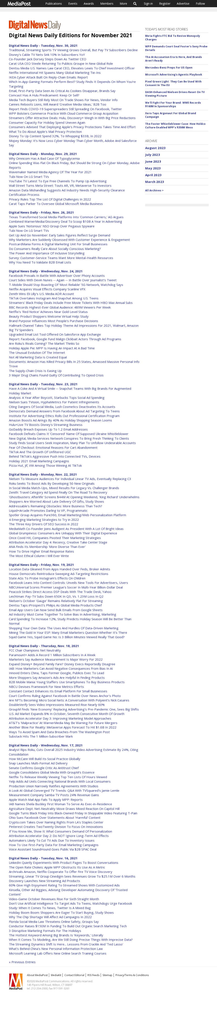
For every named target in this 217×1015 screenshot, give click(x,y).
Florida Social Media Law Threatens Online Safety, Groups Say (54, 921)
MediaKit (56, 975)
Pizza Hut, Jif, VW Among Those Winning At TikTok (45, 465)
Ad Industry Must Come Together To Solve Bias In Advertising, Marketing (62, 614)
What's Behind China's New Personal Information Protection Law (56, 948)
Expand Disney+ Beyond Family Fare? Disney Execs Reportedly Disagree (62, 664)
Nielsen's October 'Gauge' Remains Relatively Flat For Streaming (56, 601)
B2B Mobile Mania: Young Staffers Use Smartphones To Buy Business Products (67, 682)
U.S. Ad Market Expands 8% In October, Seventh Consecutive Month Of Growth (66, 714)
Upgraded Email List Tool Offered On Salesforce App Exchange (55, 334)
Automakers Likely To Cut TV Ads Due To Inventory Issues (52, 840)
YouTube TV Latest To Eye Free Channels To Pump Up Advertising (58, 181)
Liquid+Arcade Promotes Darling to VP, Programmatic (48, 510)
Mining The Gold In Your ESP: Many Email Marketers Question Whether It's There (68, 632)
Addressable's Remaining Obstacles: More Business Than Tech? (55, 506)
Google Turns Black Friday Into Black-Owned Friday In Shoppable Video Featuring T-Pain (73, 813)
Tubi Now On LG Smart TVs (29, 176)
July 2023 (152, 154)
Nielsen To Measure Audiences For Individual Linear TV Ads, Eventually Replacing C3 (70, 479)
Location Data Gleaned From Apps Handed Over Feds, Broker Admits (59, 569)
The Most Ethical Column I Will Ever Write (39, 556)
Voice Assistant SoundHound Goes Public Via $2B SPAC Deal (52, 849)
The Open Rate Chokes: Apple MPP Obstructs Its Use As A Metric (57, 867)
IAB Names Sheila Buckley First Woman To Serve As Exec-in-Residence (60, 804)
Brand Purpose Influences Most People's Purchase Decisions (53, 321)
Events (72, 3)
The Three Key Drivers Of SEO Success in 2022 (43, 524)
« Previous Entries (22, 962)
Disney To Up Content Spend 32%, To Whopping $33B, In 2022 (55, 136)
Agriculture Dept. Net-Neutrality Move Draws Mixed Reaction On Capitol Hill (64, 809)
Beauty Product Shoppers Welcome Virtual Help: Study (49, 316)
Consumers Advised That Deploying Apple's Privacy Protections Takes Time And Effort (72, 127)
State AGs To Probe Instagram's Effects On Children (47, 578)
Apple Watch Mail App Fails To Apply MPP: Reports (46, 799)
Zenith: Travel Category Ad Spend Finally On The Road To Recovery (58, 492)
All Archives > (154, 190)
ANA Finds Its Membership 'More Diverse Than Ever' (47, 547)
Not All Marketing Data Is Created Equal (38, 357)
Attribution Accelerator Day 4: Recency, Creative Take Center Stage (58, 542)
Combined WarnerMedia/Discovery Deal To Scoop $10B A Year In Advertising (65, 221)
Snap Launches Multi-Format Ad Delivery (38, 763)
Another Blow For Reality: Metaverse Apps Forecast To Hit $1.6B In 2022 (62, 727)
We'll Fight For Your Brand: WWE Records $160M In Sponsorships (173, 104)
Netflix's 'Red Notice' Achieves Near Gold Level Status (48, 312)
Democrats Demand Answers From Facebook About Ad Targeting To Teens (64, 411)
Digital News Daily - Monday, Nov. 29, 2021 (43, 154)
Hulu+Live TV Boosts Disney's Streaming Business (45, 424)
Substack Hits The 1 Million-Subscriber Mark (41, 736)
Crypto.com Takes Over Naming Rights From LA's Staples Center (56, 822)
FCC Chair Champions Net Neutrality (35, 650)
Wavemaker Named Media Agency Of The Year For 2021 (50, 172)
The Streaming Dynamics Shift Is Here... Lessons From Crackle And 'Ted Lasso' (66, 944)
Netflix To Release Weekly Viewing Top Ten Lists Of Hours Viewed (58, 777)
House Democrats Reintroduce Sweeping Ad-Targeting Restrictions (58, 574)
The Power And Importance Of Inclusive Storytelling (47, 253)
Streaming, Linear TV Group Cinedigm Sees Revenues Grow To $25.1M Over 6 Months (72, 876)
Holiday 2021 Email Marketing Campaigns (39, 461)
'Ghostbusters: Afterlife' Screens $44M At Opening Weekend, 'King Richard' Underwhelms (74, 497)
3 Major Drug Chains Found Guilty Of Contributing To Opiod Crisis (56, 375)
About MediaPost (37, 975)
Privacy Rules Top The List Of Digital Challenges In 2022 (50, 199)
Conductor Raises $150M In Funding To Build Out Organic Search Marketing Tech (68, 926)
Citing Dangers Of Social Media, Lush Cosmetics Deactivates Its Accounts (62, 407)
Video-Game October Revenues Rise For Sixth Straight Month (54, 899)
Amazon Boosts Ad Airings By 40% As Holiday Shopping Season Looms (60, 420)
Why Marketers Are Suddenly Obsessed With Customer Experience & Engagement (69, 239)
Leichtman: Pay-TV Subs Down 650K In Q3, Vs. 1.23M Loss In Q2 (56, 596)
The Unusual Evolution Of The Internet (37, 352)
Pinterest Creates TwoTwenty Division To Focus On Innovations (56, 826)
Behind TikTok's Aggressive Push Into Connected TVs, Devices (54, 456)
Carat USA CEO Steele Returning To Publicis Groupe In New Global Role (61, 63)
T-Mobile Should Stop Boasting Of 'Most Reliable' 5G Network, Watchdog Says (66, 285)
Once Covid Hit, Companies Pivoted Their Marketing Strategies (55, 538)
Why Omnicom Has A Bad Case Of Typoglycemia (44, 158)
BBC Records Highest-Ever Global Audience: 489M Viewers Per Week (60, 307)
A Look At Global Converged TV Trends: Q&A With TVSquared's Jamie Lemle (64, 790)
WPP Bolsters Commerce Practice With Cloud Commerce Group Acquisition (63, 113)
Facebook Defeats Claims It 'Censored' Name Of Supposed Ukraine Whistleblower (68, 434)
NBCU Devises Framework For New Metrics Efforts (46, 686)
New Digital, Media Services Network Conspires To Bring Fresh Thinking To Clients (69, 438)
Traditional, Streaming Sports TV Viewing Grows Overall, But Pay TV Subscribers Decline (73, 50)
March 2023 (154, 182)
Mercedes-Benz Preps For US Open (168, 67)
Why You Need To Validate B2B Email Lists (40, 262)
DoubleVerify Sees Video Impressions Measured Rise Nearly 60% (57, 704)
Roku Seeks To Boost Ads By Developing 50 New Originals (52, 483)
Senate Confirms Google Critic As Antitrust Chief (44, 768)
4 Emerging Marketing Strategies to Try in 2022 (44, 519)
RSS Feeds (93, 975)
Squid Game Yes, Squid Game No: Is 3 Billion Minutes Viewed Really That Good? (67, 637)
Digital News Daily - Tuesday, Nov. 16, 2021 (43, 858)
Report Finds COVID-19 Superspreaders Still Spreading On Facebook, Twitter (65, 109)
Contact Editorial (74, 975)
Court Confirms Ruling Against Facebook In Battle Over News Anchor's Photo (65, 696)
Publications (53, 3)
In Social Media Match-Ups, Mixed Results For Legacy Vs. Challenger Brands (64, 488)
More (123, 3)
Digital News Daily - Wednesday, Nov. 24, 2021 (46, 271)
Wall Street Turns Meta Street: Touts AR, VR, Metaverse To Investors (60, 185)
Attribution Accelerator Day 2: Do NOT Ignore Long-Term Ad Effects (59, 836)
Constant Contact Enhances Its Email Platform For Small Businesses (58, 691)
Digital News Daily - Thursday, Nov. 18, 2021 (44, 646)
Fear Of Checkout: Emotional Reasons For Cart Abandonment (53, 447)
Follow (200, 3)
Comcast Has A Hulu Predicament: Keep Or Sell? (44, 95)
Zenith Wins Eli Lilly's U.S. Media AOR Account (41, 294)
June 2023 (153, 161)
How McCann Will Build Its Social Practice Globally (44, 759)
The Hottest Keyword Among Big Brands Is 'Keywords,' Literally (56, 935)
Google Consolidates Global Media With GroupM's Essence (52, 772)
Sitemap (107, 975)
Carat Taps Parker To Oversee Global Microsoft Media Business (56, 204)
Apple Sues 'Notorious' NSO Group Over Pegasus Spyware (52, 226)
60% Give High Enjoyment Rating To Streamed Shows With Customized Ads (64, 885)
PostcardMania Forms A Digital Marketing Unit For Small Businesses (58, 244)
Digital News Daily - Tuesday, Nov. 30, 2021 (43, 45)
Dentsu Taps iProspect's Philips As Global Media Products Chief (55, 605)
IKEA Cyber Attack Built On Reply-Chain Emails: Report (48, 77)
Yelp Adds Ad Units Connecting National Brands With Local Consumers (60, 781)
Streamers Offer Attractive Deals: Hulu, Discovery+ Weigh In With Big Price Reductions (72, 118)
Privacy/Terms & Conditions (132, 975)
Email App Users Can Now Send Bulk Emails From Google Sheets (56, 610)
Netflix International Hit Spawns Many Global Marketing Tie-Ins (55, 72)
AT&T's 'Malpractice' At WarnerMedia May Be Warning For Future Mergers (63, 723)
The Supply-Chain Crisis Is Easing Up (35, 371)
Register (164, 3)
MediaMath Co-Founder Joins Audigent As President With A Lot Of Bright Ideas (66, 529)
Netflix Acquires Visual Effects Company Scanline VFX (47, 289)
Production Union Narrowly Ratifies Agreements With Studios (53, 786)
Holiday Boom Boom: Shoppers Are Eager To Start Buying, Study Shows (61, 912)
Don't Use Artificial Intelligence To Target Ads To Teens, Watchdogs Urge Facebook (70, 903)
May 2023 (153, 168)
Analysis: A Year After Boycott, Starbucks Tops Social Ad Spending (56, 397)
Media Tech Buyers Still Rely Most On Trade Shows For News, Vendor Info (63, 100)
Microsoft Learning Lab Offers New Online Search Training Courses (57, 953)
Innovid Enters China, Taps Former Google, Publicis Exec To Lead (56, 673)
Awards (89, 3)
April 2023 (153, 175)
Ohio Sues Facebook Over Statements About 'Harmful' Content (54, 817)
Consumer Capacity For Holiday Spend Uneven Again (47, 122)
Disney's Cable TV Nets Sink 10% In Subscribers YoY (47, 54)
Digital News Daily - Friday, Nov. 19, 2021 (41, 564)
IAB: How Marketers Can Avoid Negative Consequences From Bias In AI (61, 668)
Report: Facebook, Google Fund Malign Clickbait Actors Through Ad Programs (65, 339)
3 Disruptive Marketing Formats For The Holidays (45, 931)
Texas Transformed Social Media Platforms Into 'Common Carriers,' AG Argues (66, 217)
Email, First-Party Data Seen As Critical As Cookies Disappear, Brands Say (62, 91)
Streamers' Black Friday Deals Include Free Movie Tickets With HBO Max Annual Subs (71, 302)
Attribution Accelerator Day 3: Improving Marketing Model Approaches (60, 718)
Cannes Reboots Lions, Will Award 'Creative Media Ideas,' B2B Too (57, 104)
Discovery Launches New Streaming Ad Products (44, 881)
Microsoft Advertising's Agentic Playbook (173, 74)
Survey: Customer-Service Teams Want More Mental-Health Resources (61, 258)
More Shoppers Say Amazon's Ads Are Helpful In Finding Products (57, 677)
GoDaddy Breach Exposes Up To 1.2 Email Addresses (48, 429)
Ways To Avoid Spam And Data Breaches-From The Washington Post (59, 732)
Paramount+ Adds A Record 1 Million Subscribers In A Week (52, 655)
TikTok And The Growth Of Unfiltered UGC (40, 452)
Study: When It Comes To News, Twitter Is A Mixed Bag (50, 908)
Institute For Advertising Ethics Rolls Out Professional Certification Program (64, 416)
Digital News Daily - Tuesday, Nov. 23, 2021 (43, 384)
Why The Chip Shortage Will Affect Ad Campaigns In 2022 (50, 917)
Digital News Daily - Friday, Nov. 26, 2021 (41, 212)
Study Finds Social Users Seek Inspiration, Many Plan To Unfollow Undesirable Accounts (72, 443)
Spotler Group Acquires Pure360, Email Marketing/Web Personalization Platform (67, 515)
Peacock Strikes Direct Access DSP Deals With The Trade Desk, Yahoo (60, 592)
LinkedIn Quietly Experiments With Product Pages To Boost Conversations (63, 862)
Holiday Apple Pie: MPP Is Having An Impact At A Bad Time (52, 348)
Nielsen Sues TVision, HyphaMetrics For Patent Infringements (54, 402)
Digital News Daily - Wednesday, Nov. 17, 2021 (46, 745)
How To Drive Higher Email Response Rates (41, 551)
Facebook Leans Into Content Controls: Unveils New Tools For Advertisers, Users (68, 582)
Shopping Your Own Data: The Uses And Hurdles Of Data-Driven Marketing (63, 628)
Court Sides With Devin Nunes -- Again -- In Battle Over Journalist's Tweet (63, 280)
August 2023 (155, 148)
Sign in (148, 3)
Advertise (183, 3)
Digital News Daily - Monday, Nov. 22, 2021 (43, 474)
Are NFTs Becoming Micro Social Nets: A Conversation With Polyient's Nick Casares (69, 700)
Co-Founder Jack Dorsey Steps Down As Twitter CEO (47, 59)
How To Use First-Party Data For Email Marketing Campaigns (54, 845)
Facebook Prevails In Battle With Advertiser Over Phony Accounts (57, 275)
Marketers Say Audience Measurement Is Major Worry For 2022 (56, 659)
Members (106, 3)
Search (135, 3)
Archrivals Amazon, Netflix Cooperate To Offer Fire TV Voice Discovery (60, 872)
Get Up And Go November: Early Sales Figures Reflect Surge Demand (59, 235)
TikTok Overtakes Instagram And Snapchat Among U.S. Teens (54, 298)
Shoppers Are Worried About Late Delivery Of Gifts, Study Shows (56, 501)
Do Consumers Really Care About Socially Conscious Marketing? (55, 249)
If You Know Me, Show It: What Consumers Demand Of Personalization (60, 831)
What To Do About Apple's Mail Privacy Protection (45, 131)
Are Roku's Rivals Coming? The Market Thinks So (44, 343)
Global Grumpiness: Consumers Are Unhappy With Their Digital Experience (63, 533)
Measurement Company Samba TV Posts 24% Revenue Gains (54, 795)
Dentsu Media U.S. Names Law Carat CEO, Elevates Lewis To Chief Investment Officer (72, 68)
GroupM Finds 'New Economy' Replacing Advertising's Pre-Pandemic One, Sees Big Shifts (74, 709)
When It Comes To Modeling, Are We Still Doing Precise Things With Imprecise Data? (71, 939)
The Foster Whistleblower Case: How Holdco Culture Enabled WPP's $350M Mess (175, 125)
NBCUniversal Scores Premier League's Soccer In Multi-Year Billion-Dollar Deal (66, 587)
